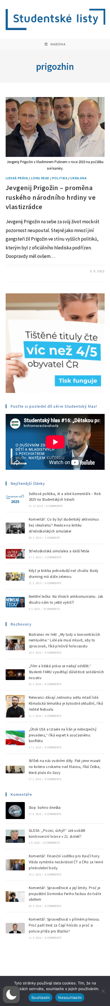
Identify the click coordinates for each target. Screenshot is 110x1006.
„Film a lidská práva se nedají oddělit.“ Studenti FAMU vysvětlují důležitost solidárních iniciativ (66, 672)
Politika (60, 178)
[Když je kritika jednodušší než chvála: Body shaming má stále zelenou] (15, 576)
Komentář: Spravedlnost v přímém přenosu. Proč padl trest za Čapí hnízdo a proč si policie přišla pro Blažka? (64, 925)
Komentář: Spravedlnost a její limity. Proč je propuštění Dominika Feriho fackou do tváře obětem (65, 893)
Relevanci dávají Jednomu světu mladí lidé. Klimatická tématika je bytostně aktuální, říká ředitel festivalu (66, 703)
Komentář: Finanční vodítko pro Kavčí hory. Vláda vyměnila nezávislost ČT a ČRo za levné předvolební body (66, 862)
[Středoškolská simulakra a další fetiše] (15, 554)
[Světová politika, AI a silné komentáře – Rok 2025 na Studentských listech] (15, 499)
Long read (40, 178)
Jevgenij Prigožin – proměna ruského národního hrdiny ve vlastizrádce (51, 197)
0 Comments (54, 506)
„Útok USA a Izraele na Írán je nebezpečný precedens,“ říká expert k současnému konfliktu (62, 735)
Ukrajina (78, 178)
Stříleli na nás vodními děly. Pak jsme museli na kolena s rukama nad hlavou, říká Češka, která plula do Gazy (65, 766)
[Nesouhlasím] (103, 991)
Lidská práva (17, 178)
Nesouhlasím (70, 997)
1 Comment (52, 538)
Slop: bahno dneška (45, 807)
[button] (11, 994)
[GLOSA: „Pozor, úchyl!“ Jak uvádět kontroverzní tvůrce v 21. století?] (15, 836)
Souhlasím (40, 997)
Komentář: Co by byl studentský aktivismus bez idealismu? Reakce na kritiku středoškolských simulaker (64, 525)
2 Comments (53, 557)
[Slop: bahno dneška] (15, 810)
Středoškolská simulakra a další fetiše (59, 551)
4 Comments (51, 609)
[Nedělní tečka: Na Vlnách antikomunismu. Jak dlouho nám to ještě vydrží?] (15, 602)
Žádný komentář (24, 271)
